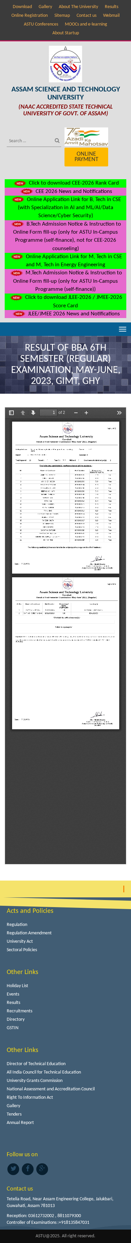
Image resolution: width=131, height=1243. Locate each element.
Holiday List (17, 985)
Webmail (111, 15)
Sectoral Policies (22, 950)
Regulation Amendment (29, 933)
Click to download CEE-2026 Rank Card (73, 183)
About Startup (65, 33)
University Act (20, 941)
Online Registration (29, 15)
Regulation (17, 924)
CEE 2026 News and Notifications (73, 191)
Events (13, 994)
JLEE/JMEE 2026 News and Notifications (73, 314)
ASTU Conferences (41, 24)
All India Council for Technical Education (44, 1072)
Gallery (45, 6)
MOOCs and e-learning (86, 24)
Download (22, 6)
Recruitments (19, 1011)
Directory (16, 1019)
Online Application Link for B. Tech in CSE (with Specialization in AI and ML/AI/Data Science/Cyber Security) (69, 208)
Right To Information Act (30, 1097)
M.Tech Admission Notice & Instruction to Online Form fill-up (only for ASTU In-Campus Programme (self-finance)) (67, 281)
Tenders (14, 1114)
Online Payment (86, 157)
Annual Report (20, 1122)
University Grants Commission (34, 1080)
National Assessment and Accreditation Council (51, 1089)
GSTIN (12, 1028)
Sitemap (62, 15)
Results (111, 6)
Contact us (86, 15)
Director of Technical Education (36, 1063)
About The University (78, 6)
